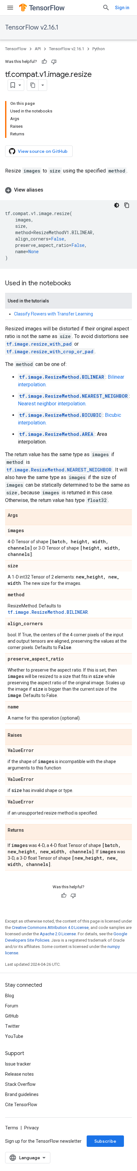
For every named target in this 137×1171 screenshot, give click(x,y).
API (38, 48)
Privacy (31, 1127)
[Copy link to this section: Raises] (28, 735)
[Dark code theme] (117, 205)
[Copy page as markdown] (33, 85)
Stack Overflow (20, 1084)
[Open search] (106, 7)
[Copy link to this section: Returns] (30, 830)
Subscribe (105, 1141)
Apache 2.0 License (58, 933)
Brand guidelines (22, 1094)
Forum (11, 1005)
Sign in (122, 7)
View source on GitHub (43, 151)
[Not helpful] (54, 61)
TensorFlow (15, 48)
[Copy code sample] (127, 205)
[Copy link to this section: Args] (24, 515)
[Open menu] (10, 7)
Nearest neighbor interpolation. (52, 404)
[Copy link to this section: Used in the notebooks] (77, 284)
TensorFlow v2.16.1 (31, 27)
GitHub (11, 1016)
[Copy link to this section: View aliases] (49, 190)
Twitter (12, 1026)
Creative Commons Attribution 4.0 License (50, 927)
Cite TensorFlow (21, 1104)
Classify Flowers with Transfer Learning (53, 313)
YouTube (14, 1036)
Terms (11, 1127)
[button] (68, 190)
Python (98, 48)
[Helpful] (44, 61)
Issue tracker (18, 1063)
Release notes (19, 1074)
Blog (9, 995)
